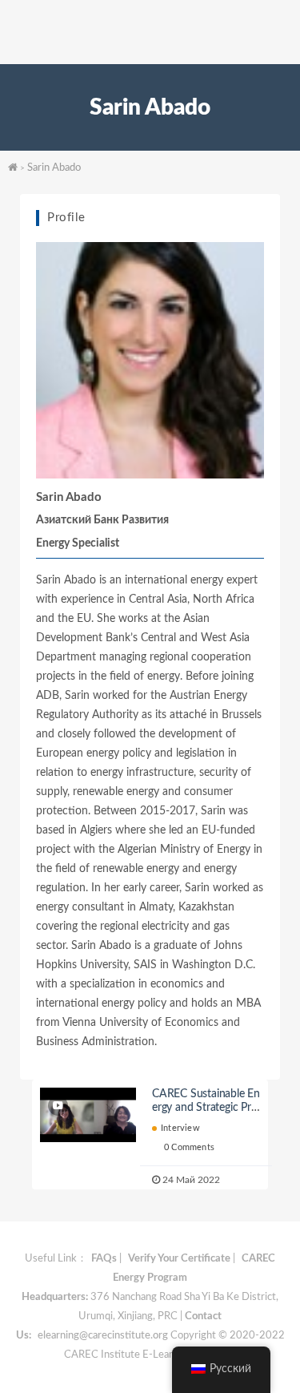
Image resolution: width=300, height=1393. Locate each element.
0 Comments (189, 1147)
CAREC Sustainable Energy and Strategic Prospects (206, 1107)
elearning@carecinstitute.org (103, 1335)
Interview (180, 1128)
